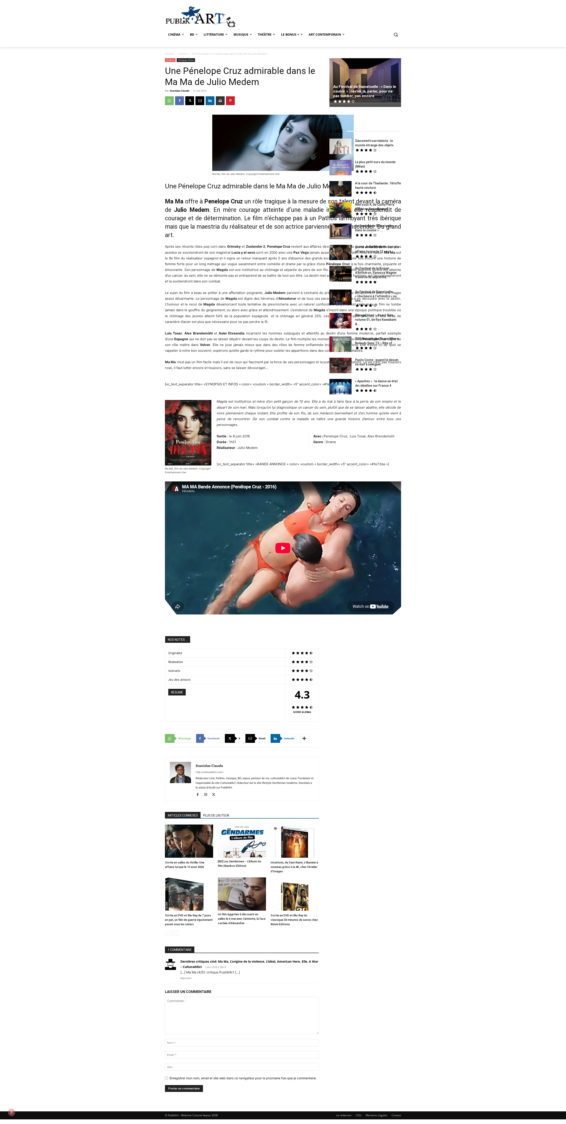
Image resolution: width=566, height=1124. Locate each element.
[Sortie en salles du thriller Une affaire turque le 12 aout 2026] (189, 842)
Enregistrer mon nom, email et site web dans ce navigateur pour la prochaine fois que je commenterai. (243, 1078)
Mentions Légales (376, 1115)
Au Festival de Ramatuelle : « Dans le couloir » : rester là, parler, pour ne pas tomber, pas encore (364, 91)
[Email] (199, 100)
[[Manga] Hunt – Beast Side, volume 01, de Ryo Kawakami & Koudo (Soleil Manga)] (340, 321)
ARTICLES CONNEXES (183, 815)
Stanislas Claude (179, 90)
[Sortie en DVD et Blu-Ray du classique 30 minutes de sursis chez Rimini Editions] (295, 894)
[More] (304, 738)
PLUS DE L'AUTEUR (216, 815)
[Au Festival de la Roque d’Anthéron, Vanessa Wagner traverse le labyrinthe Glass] (340, 274)
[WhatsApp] (169, 100)
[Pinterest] (230, 100)
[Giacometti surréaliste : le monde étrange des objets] (340, 147)
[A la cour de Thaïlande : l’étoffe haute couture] (340, 189)
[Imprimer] (220, 100)
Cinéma (182, 54)
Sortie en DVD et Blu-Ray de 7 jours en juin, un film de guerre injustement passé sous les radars (189, 920)
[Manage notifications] (11, 1112)
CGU (358, 1115)
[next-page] (175, 933)
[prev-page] (167, 933)
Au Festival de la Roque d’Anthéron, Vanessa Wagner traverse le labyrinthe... (376, 273)
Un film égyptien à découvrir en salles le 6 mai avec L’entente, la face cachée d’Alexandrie (242, 919)
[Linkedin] (210, 100)
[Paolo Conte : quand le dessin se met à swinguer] (340, 366)
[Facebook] (179, 100)
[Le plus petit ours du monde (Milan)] (340, 168)
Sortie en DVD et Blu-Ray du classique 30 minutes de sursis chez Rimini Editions (294, 920)
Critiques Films (186, 60)
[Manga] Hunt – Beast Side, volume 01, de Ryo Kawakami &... (375, 319)
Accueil (169, 54)
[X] (189, 100)
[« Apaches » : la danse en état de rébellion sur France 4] (340, 387)
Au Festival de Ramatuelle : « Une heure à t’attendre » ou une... (376, 296)
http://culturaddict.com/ (209, 772)
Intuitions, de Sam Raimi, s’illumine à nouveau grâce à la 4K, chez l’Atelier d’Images (294, 867)
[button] (395, 34)
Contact (396, 1115)
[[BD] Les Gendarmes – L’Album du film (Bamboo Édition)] (242, 841)
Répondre (185, 978)
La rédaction (344, 1115)
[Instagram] (207, 795)
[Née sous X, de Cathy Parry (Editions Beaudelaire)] (340, 210)
